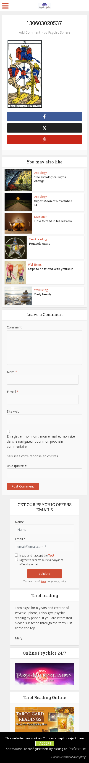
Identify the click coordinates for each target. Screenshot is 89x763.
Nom (12, 372)
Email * (20, 539)
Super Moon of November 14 (53, 203)
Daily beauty (43, 294)
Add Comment (29, 32)
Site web (13, 411)
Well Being (35, 265)
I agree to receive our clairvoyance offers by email (41, 562)
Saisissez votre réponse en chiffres (32, 456)
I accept (45, 743)
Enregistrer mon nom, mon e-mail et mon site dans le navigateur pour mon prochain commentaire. (41, 441)
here (43, 581)
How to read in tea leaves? (53, 221)
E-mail (13, 391)
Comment (14, 327)
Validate (44, 574)
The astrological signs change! (50, 179)
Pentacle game (39, 243)
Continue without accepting (68, 757)
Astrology (40, 173)
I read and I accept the (36, 555)
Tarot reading (38, 239)
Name (19, 522)
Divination (40, 217)
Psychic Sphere (59, 32)
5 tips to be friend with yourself (50, 269)
